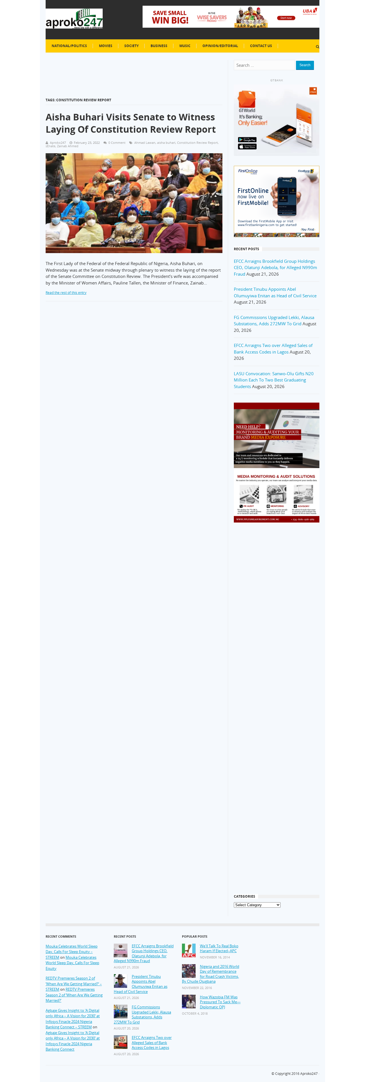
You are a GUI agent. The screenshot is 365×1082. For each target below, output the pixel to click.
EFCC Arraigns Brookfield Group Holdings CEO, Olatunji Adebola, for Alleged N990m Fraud (275, 267)
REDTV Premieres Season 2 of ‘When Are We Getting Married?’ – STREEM (74, 984)
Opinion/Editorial (220, 45)
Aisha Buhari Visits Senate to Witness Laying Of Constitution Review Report (131, 123)
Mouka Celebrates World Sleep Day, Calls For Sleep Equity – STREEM (72, 952)
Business (159, 45)
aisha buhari (166, 142)
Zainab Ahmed (67, 146)
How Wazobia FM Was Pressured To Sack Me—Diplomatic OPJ (220, 1002)
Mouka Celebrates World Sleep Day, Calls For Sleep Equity (72, 963)
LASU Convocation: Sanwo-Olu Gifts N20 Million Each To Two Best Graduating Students (274, 380)
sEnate (50, 146)
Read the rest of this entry (66, 292)
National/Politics (69, 45)
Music (184, 45)
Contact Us (261, 45)
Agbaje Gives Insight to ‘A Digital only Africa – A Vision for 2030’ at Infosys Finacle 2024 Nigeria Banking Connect (73, 1041)
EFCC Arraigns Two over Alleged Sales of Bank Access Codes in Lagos (152, 1042)
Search (305, 65)
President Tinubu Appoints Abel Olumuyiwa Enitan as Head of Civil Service (140, 984)
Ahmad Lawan (144, 142)
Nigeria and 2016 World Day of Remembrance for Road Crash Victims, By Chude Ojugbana (210, 974)
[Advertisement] (276, 619)
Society (131, 45)
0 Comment (116, 142)
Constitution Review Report (197, 142)
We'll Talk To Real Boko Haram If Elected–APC (219, 949)
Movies (105, 45)
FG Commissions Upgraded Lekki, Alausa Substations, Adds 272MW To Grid (142, 1015)
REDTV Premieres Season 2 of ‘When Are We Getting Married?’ (74, 995)
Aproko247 (309, 1073)
